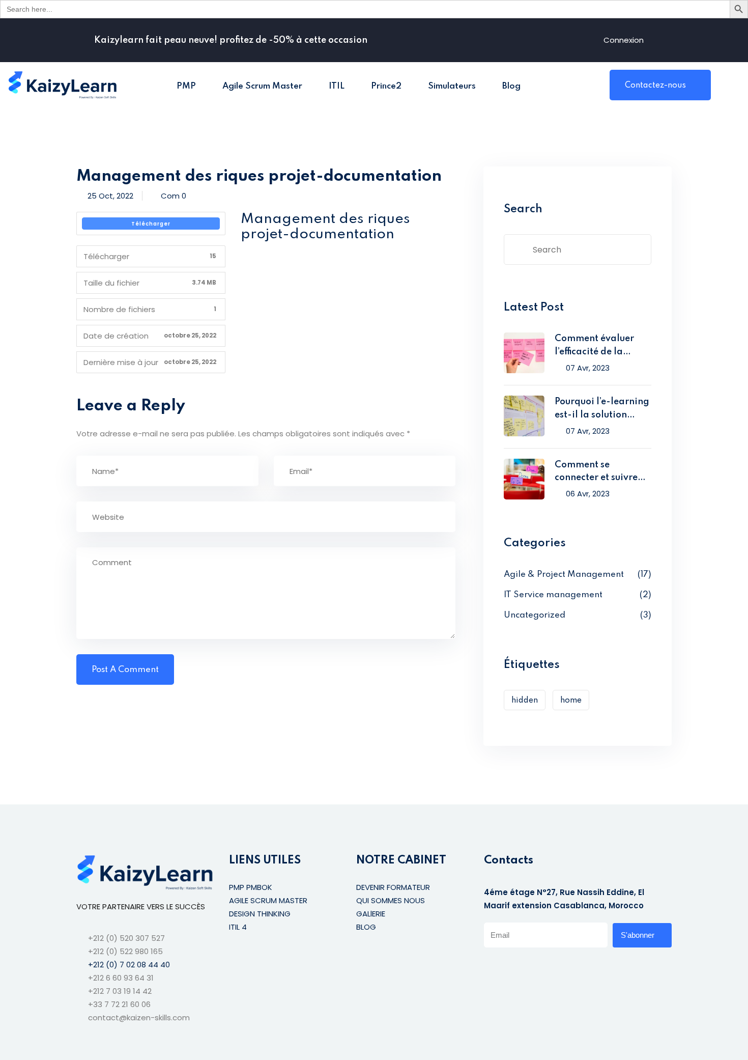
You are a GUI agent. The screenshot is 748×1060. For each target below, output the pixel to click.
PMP (186, 86)
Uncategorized (534, 615)
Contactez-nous (655, 85)
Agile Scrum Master (262, 86)
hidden (524, 700)
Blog (511, 86)
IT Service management (553, 595)
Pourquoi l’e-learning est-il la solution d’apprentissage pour (602, 409)
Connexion (623, 40)
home (571, 700)
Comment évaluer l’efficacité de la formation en (594, 346)
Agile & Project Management (564, 574)
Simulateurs (452, 86)
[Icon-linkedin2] (509, 967)
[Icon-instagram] (530, 967)
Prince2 (386, 86)
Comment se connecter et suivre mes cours (596, 472)
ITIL (336, 86)
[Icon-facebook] (488, 967)
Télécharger (150, 224)
